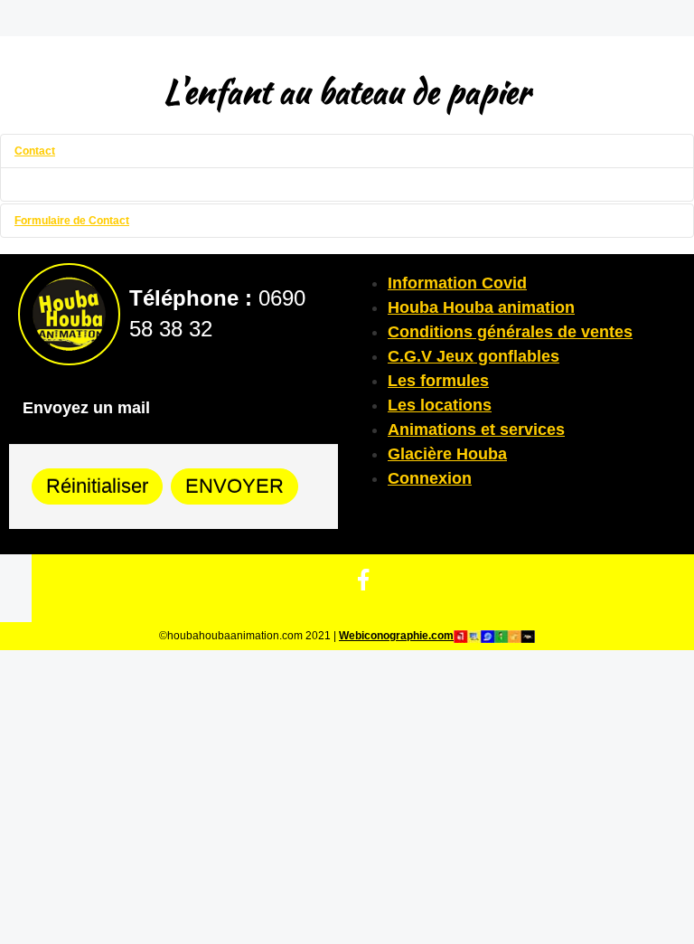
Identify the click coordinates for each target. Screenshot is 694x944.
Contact (34, 151)
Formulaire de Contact (71, 220)
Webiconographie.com (396, 635)
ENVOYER (234, 486)
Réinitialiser (97, 486)
